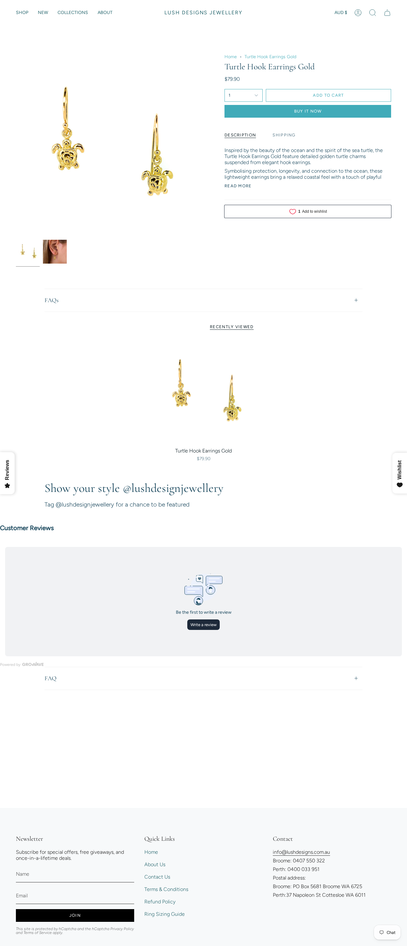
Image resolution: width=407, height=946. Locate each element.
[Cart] (387, 12)
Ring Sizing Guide (164, 914)
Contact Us (157, 877)
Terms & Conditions (166, 889)
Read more (238, 185)
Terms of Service (38, 932)
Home (230, 56)
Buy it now (308, 111)
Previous (16, 145)
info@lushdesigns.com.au (301, 852)
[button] (22, 13)
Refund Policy (160, 902)
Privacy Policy (122, 929)
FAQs (52, 300)
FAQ (51, 678)
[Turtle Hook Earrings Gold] (204, 392)
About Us (154, 864)
